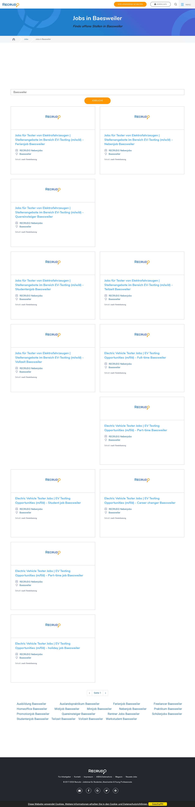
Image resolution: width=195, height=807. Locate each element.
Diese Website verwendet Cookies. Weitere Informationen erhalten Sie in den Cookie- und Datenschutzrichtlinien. (88, 804)
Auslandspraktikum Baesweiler (79, 704)
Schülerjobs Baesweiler (167, 714)
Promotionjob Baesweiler (33, 714)
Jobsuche (97, 100)
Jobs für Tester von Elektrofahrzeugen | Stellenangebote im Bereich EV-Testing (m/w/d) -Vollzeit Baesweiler (49, 357)
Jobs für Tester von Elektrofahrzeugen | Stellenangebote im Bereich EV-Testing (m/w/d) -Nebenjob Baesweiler (138, 139)
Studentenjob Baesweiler (32, 719)
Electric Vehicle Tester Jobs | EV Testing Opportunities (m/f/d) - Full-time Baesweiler (135, 355)
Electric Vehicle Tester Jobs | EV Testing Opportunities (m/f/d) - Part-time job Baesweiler (49, 573)
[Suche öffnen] (176, 4)
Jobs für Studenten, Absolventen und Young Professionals (14, 39)
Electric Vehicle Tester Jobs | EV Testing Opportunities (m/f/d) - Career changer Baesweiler (140, 500)
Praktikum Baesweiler (168, 709)
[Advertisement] (97, 67)
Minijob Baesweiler (99, 709)
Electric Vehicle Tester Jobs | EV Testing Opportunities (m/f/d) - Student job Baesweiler (48, 500)
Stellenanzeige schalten (130, 4)
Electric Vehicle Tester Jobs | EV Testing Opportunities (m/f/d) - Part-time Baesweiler (135, 428)
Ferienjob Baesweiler (126, 704)
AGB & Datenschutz (104, 777)
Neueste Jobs (131, 777)
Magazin (118, 777)
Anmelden (161, 4)
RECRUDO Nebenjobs (31, 150)
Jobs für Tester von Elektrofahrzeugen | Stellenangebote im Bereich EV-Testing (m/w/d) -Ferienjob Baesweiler (49, 139)
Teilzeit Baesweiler (63, 719)
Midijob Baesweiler (67, 709)
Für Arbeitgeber (64, 777)
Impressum (88, 777)
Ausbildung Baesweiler (31, 704)
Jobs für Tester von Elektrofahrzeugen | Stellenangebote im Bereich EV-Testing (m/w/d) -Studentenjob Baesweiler (49, 285)
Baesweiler (25, 154)
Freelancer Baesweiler (168, 704)
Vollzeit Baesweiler (90, 719)
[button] (187, 4)
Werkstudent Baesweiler (121, 719)
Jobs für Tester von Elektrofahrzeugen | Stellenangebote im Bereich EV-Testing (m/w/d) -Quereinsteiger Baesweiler (49, 212)
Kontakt (77, 777)
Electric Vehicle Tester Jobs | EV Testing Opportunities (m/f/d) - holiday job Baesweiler (47, 646)
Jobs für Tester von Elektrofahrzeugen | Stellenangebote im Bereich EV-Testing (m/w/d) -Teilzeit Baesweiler (138, 285)
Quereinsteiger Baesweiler (78, 714)
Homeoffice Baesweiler (32, 709)
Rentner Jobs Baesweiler (123, 714)
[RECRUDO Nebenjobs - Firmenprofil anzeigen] (53, 117)
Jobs (26, 39)
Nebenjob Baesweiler (132, 709)
